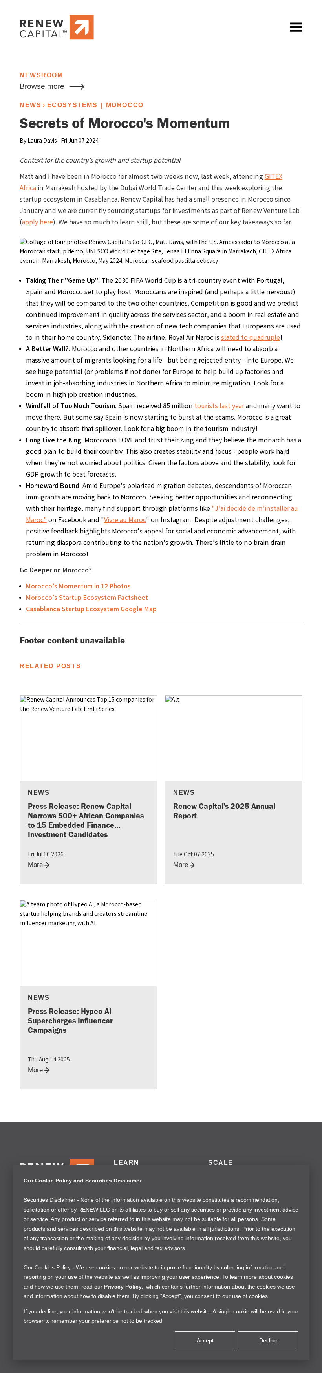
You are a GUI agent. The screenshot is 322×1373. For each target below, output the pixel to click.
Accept (205, 1340)
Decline (268, 1340)
